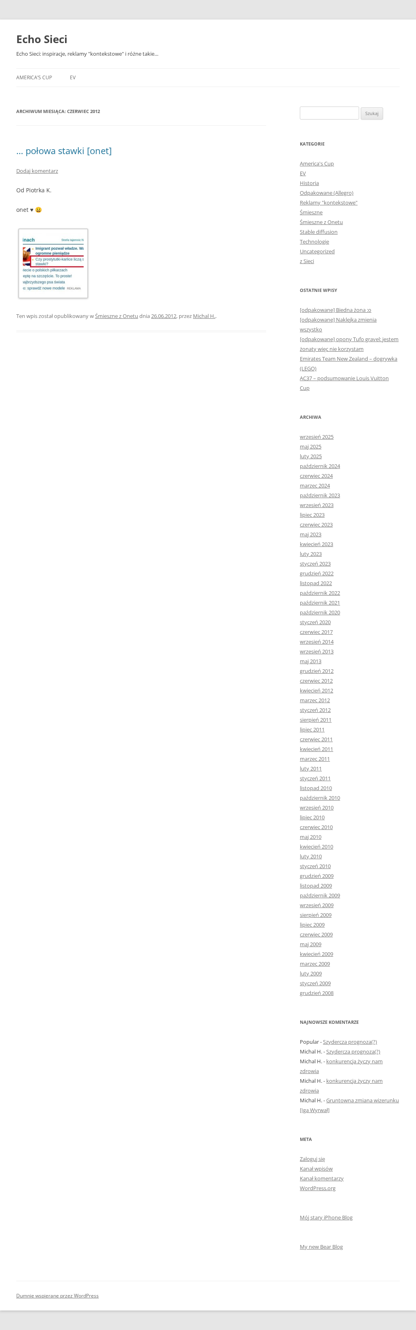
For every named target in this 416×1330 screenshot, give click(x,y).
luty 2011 (311, 768)
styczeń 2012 (315, 710)
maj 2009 (310, 944)
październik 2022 (320, 592)
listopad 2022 (316, 583)
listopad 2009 (316, 885)
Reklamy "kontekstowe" (329, 202)
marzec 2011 (315, 758)
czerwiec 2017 (316, 632)
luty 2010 (311, 856)
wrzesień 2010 (317, 807)
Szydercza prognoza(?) (350, 1041)
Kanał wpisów (316, 1168)
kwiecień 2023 (316, 544)
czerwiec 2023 (316, 524)
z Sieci (307, 261)
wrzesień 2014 (317, 641)
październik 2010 (320, 797)
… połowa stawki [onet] (64, 150)
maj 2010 (310, 836)
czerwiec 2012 (316, 680)
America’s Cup (34, 77)
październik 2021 (320, 602)
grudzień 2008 (317, 993)
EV (73, 77)
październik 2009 (320, 895)
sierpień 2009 (316, 915)
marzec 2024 (315, 485)
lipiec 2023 (312, 514)
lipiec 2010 (312, 817)
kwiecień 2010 (316, 846)
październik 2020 (320, 612)
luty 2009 (311, 973)
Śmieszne (311, 212)
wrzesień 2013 (317, 651)
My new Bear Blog (321, 1246)
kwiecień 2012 (316, 690)
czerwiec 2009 (316, 934)
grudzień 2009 (317, 875)
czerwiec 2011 (316, 739)
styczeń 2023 (315, 563)
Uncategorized (317, 251)
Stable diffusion (319, 231)
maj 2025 (310, 446)
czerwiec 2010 (316, 827)
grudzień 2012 (317, 671)
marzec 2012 (315, 700)
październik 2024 (320, 466)
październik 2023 (320, 495)
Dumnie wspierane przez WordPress (57, 1295)
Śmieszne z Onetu (116, 316)
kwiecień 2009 (316, 954)
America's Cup (317, 163)
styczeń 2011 (315, 778)
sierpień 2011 (316, 719)
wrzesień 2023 (317, 505)
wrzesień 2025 (317, 436)
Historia (309, 183)
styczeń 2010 (315, 866)
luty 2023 (311, 553)
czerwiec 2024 (316, 475)
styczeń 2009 (315, 983)
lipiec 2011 (312, 729)
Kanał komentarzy (322, 1178)
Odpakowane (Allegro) (326, 192)
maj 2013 (310, 661)
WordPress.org (318, 1188)
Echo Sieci (41, 39)
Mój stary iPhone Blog (326, 1217)
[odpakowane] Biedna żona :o (335, 309)
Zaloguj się (312, 1158)
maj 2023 (310, 534)
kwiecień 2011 (316, 749)
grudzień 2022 (317, 573)
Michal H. (204, 316)
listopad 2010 (316, 788)
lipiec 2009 (312, 924)
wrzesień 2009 (317, 905)
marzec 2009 (315, 963)
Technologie (314, 241)
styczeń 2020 (315, 622)
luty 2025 (311, 456)
